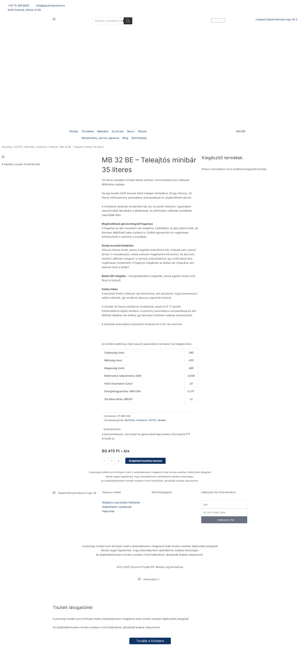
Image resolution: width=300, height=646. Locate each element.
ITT (188, 434)
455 (191, 360)
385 (191, 352)
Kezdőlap (7, 147)
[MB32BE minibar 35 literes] (50, 157)
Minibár (53, 147)
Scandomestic (112, 429)
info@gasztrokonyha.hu (177, 519)
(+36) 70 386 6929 (174, 507)
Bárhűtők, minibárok (35, 147)
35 (191, 383)
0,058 (191, 375)
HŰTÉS (18, 147)
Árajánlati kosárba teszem (145, 460)
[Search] (128, 20)
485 (191, 368)
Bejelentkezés (210, 5)
